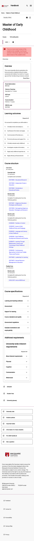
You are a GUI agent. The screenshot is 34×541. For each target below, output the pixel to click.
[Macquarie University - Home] (5, 6)
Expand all (26, 118)
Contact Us (8, 509)
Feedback (7, 500)
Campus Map (8, 526)
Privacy (7, 534)
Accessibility (8, 517)
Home (2, 13)
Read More (26, 78)
